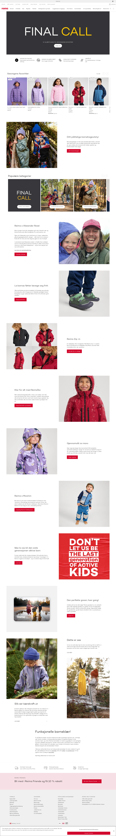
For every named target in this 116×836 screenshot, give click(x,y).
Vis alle (98, 73)
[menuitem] (22, 799)
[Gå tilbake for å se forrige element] (103, 73)
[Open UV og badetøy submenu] (91, 8)
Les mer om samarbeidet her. (23, 250)
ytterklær (54, 750)
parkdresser (71, 750)
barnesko (51, 752)
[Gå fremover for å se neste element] (107, 73)
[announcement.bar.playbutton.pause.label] (113, 1)
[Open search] (110, 8)
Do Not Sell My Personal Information (88, 829)
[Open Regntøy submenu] (30, 8)
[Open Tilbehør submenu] (36, 8)
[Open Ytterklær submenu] (20, 8)
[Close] (113, 831)
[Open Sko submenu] (24, 8)
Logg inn (113, 4)
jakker (63, 750)
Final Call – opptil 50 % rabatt (53, 1)
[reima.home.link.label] (5, 8)
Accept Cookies (89, 833)
